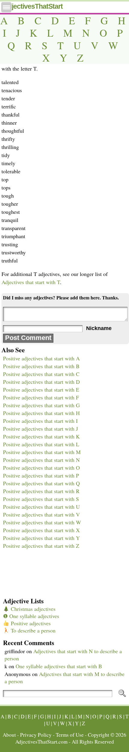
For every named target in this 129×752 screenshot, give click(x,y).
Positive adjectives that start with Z (41, 545)
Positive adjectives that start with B (41, 366)
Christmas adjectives (32, 608)
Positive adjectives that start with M (42, 452)
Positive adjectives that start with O (41, 467)
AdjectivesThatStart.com (41, 741)
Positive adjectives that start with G (41, 405)
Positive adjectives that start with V (41, 514)
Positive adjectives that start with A (41, 358)
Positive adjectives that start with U (41, 506)
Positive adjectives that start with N (41, 459)
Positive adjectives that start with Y (41, 537)
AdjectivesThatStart (33, 6)
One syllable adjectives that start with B (59, 666)
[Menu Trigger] (6, 7)
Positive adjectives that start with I (40, 420)
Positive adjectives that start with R (41, 491)
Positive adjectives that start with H (41, 413)
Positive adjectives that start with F (41, 397)
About (9, 734)
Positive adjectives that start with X (41, 530)
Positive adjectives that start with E (41, 389)
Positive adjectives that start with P (41, 475)
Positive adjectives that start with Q (41, 483)
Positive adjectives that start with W (42, 522)
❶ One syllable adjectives (31, 616)
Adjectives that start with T (31, 282)
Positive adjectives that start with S (41, 498)
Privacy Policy (36, 734)
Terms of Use (70, 734)
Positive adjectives (30, 623)
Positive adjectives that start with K (41, 436)
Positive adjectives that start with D (41, 381)
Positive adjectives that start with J (40, 428)
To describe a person (32, 630)
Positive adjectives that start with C (41, 374)
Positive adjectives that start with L (41, 444)
